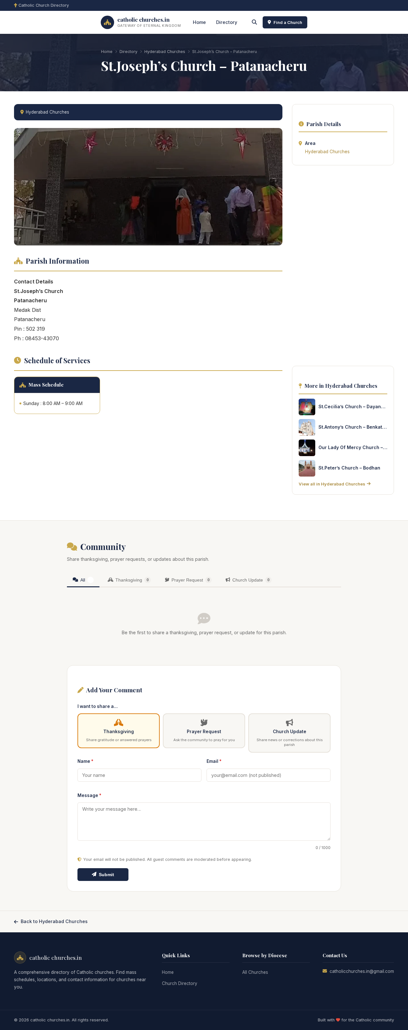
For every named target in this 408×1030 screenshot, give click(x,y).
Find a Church (287, 22)
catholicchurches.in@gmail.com (362, 971)
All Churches (255, 972)
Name (85, 761)
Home (199, 22)
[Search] (254, 22)
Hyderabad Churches (164, 51)
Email (214, 761)
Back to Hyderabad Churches (54, 921)
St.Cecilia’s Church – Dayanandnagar (352, 406)
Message (89, 795)
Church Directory (179, 983)
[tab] (83, 580)
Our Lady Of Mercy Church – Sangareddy (352, 447)
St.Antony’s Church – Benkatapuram (352, 427)
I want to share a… (97, 706)
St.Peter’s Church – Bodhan (349, 467)
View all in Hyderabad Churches (332, 483)
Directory (226, 22)
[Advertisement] (343, 267)
